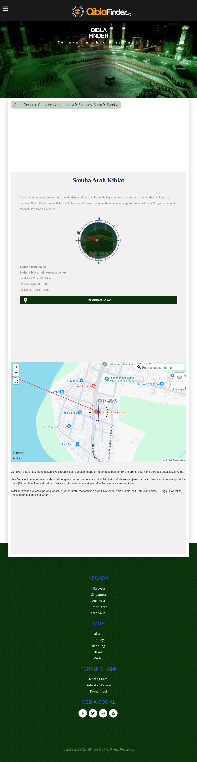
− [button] (16, 372)
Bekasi (98, 652)
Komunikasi (98, 691)
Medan (98, 658)
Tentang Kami (98, 679)
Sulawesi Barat (90, 104)
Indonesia (66, 104)
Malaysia (98, 588)
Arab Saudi (98, 613)
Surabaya (98, 640)
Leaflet (165, 460)
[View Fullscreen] (16, 381)
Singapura (98, 594)
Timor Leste (98, 607)
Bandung (98, 646)
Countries (46, 104)
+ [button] (16, 367)
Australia (98, 601)
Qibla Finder (23, 104)
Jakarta (98, 634)
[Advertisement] (98, 141)
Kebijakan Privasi (98, 685)
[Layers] (179, 377)
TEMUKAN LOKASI (100, 300)
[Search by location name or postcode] (139, 367)
